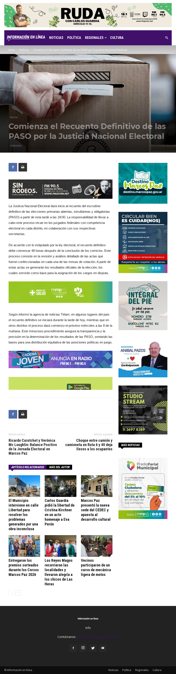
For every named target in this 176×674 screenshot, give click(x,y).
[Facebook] (73, 648)
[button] (166, 38)
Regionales (94, 38)
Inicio (12, 50)
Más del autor (59, 467)
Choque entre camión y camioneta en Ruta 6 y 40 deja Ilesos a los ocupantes (88, 444)
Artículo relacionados (27, 467)
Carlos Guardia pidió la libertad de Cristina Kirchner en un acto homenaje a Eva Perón (59, 512)
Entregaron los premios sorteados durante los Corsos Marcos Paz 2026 (24, 567)
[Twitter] (93, 648)
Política (74, 38)
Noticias (56, 38)
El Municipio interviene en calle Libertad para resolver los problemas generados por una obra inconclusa (23, 514)
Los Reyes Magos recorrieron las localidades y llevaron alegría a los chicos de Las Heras (59, 572)
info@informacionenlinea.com (97, 637)
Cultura (117, 38)
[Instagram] (83, 648)
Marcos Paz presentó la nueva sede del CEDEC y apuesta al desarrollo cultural (96, 510)
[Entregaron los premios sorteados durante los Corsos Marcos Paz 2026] (24, 546)
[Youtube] (102, 648)
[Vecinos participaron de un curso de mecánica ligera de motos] (96, 546)
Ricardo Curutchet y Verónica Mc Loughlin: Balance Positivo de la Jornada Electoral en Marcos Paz (33, 446)
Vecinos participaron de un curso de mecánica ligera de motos (96, 567)
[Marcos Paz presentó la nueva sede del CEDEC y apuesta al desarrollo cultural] (96, 486)
